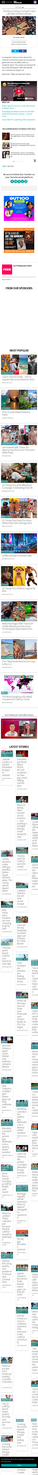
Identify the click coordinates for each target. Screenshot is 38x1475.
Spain (34, 1128)
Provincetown (8, 620)
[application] (19, 729)
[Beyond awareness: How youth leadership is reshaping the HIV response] (6, 145)
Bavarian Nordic (5, 1168)
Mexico (4, 1042)
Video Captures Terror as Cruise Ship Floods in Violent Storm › (18, 107)
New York (20, 1235)
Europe (35, 1168)
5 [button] (20, 161)
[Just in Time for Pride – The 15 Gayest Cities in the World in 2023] (19, 365)
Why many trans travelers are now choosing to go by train (6, 919)
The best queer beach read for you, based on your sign (6, 955)
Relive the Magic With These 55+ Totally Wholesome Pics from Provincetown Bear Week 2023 (17, 626)
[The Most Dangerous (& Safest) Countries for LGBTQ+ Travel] (19, 684)
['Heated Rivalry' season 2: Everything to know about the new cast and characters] (6, 154)
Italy (3, 1209)
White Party (6, 517)
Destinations (7, 754)
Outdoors (6, 408)
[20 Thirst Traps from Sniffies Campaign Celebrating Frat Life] (19, 473)
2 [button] (16, 161)
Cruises (18, 7)
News (4, 855)
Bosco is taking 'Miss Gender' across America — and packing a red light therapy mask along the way (22, 821)
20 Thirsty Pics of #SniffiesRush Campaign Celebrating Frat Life (17, 486)
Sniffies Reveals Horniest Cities (17, 555)
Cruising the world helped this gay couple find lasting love (6, 1453)
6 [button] (21, 161)
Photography (7, 443)
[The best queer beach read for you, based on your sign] (7, 942)
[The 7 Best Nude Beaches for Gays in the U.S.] (19, 649)
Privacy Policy (30, 1459)
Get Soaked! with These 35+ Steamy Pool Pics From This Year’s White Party (18, 450)
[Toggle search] (35, 2)
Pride (19, 921)
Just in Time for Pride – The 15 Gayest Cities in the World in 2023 (18, 378)
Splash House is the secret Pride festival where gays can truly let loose (22, 1284)
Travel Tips (6, 373)
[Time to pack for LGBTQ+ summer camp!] (22, 850)
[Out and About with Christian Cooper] (22, 1456)
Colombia (5, 1362)
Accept (19, 1465)
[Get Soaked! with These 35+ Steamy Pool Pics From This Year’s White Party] (19, 435)
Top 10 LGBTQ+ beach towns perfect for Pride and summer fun (6, 1414)
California (21, 1269)
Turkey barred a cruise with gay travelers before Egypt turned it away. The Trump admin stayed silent (7, 875)
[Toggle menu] (3, 2)
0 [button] (13, 161)
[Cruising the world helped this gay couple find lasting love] (7, 1438)
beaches (5, 944)
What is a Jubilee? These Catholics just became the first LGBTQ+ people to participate (6, 1226)
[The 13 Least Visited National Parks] (19, 400)
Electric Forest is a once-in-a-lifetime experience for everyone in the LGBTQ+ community (22, 1328)
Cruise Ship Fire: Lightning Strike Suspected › (19, 119)
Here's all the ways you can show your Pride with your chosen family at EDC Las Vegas (22, 1013)
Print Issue (6, 906)
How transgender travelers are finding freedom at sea (21, 972)
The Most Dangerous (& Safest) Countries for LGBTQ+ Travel (17, 698)
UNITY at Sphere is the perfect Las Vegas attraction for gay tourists (22, 1163)
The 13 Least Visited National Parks (16, 413)
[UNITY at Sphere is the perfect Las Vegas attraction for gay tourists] (22, 1148)
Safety (4, 693)
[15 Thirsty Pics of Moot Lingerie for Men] (19, 576)
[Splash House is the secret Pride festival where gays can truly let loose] (22, 1267)
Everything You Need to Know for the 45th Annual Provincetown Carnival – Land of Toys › (18, 113)
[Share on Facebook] (23, 50)
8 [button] (24, 161)
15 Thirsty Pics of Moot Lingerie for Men (18, 589)
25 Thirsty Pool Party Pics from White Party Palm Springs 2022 (17, 521)
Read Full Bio (6, 279)
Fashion (5, 585)
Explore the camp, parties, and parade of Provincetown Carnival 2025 (7, 1271)
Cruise (19, 755)
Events (4, 481)
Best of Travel (8, 552)
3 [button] (17, 161)
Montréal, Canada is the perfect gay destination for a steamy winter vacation (7, 1140)
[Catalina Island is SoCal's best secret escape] (22, 885)
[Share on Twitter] (15, 50)
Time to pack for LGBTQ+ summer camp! (21, 861)
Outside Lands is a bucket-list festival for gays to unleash (7, 767)
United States (19, 1188)
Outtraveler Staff (20, 42)
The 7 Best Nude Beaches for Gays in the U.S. (18, 662)
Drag (19, 801)
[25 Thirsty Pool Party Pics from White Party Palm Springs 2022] (19, 508)
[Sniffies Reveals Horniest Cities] (19, 543)
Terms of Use (7, 1461)
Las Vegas (20, 997)
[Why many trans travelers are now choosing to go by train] (7, 904)
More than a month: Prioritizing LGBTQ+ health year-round (7, 1182)
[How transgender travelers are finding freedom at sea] (22, 957)
